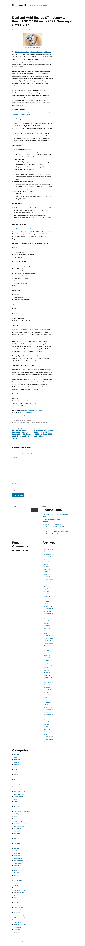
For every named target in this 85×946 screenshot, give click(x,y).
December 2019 (48, 707)
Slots (15, 895)
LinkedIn (14, 415)
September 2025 (48, 554)
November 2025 (48, 549)
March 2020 (47, 700)
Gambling (16, 814)
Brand (15, 777)
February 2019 (48, 732)
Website (14, 483)
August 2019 (47, 717)
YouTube (28, 415)
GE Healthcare (30, 229)
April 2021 (47, 672)
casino (15, 787)
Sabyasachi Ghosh (17, 330)
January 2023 (47, 633)
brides (15, 779)
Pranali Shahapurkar (18, 29)
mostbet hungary (18, 856)
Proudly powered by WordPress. (30, 941)
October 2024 (47, 581)
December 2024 (48, 576)
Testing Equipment (19, 912)
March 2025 (47, 569)
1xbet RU (16, 762)
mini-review (17, 831)
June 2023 (46, 621)
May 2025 (46, 564)
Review (16, 883)
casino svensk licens (19, 792)
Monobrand (17, 843)
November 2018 (48, 739)
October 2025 (47, 552)
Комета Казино (18, 927)
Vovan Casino (17, 922)
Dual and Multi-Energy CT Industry (40, 422)
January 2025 (47, 574)
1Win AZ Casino (18, 755)
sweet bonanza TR (19, 907)
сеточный (16, 932)
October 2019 (47, 712)
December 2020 (48, 680)
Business (16, 782)
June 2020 (46, 692)
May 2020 (46, 695)
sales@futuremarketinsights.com (33, 410)
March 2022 (47, 658)
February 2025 (48, 572)
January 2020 (47, 705)
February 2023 (48, 631)
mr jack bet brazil (18, 861)
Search (14, 506)
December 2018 (48, 737)
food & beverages (18, 809)
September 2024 (48, 584)
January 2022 (47, 663)
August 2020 (47, 690)
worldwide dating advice (20, 925)
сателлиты (17, 929)
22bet (15, 767)
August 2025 (47, 557)
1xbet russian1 (18, 764)
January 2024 (47, 604)
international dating (19, 826)
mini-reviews (17, 833)
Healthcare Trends (18, 422)
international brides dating (21, 824)
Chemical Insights (19, 796)
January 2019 (47, 734)
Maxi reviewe (17, 828)
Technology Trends (19, 910)
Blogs (23, 415)
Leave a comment (41, 29)
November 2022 (48, 638)
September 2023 (48, 613)
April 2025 (47, 567)
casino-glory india (19, 794)
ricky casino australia (19, 890)
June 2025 (46, 562)
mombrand (17, 836)
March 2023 (47, 628)
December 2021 (48, 665)
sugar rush (16, 902)
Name (14, 476)
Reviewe (16, 885)
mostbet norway (18, 858)
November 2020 (48, 682)
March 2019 (47, 729)
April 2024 (47, 596)
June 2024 (46, 591)
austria (15, 769)
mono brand (17, 838)
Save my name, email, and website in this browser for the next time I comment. (32, 490)
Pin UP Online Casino (20, 868)
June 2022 (46, 650)
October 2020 (47, 685)
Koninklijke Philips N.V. (19, 229)
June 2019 (46, 722)
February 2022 (48, 660)
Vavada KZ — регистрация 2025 (51, 524)
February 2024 (48, 601)
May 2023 (46, 623)
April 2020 (47, 697)
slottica (16, 900)
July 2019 (46, 719)
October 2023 (47, 611)
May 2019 (46, 724)
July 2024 (46, 589)
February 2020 (48, 702)
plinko (15, 870)
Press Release (26, 422)
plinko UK (16, 873)
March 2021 (47, 675)
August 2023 (47, 616)
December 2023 (48, 606)
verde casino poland (19, 917)
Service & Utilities (19, 892)
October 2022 (47, 641)
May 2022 (46, 653)
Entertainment (17, 804)
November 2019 (48, 709)
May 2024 (46, 594)
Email (35, 476)
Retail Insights (18, 880)
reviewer (16, 888)
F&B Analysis (18, 806)
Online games (17, 863)
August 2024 (47, 586)
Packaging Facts (18, 865)
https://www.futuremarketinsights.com (28, 412)
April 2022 (47, 655)
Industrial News (18, 821)
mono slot (16, 841)
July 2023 (46, 618)
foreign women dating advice (22, 811)
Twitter (20, 415)
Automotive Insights (19, 772)
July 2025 (46, 559)
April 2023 (47, 626)
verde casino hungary (19, 915)
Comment (14, 457)
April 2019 (47, 727)
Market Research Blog (20, 5)
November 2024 (48, 579)
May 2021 (46, 670)
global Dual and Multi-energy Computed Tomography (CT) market (33, 52)
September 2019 (48, 714)
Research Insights (18, 878)
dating (15, 801)
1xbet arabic (17, 760)
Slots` (15, 897)
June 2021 (46, 668)
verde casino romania (19, 920)
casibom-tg (17, 784)
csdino (15, 799)
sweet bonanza (18, 905)
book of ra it (17, 774)
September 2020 (48, 687)
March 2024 (47, 599)
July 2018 (46, 741)
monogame (17, 846)
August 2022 (47, 645)
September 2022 (48, 643)
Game (15, 816)
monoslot (16, 848)
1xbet (15, 757)
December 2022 (48, 636)
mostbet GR (17, 853)
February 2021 (48, 677)
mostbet (16, 851)
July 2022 (46, 648)
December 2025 (48, 547)
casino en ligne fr (18, 789)
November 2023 (48, 608)
